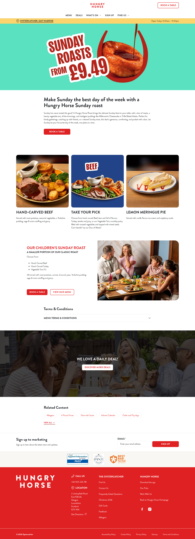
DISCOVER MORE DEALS (97, 367)
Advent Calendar (108, 415)
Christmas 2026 (105, 499)
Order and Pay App (130, 415)
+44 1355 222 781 (79, 481)
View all (48, 422)
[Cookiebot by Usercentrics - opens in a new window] (17, 30)
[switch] (76, 30)
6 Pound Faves (67, 415)
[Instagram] (150, 509)
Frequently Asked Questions (110, 494)
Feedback (103, 511)
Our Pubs (144, 488)
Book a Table (57, 131)
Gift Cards (103, 505)
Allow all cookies (173, 7)
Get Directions (77, 514)
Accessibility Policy (109, 534)
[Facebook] (142, 509)
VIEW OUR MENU (62, 292)
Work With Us (146, 494)
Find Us (102, 482)
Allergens (50, 415)
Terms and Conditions (171, 534)
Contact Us (103, 488)
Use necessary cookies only (173, 16)
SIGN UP (165, 444)
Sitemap (155, 534)
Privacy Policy (141, 534)
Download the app (147, 482)
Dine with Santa (87, 415)
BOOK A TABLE (37, 292)
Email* (121, 438)
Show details (138, 30)
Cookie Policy (126, 534)
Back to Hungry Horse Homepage (154, 499)
